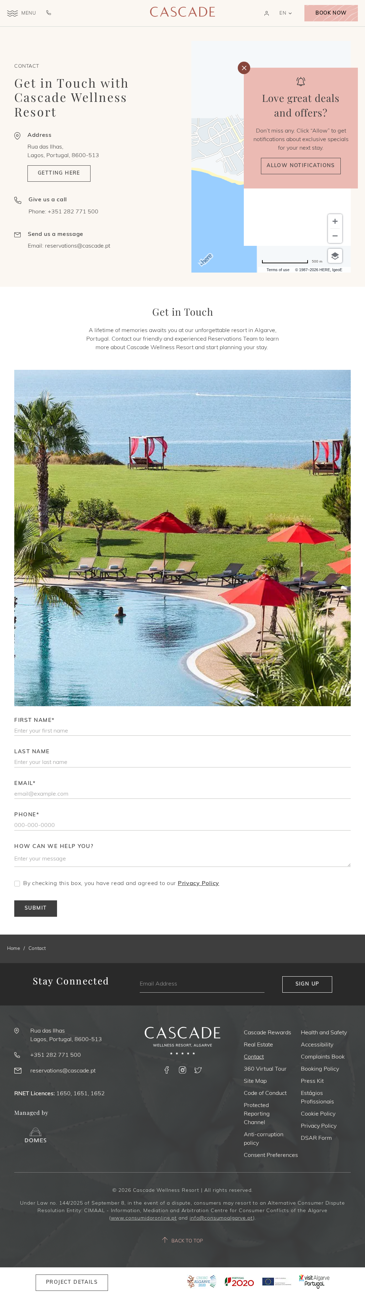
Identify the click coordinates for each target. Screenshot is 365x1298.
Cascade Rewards (267, 1033)
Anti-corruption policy (263, 1139)
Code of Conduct (265, 1093)
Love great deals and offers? (301, 105)
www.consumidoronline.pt (144, 1218)
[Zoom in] (335, 221)
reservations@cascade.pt (77, 246)
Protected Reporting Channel (257, 1114)
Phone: (63, 212)
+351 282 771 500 (73, 212)
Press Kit (312, 1081)
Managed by (31, 1112)
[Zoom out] (335, 236)
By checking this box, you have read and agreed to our (121, 883)
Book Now (330, 13)
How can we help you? (53, 846)
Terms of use (278, 270)
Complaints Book (323, 1057)
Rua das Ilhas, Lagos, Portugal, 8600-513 (63, 151)
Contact (26, 66)
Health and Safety (324, 1033)
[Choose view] (335, 256)
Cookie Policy (318, 1114)
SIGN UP (307, 984)
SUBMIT (36, 908)
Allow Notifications (301, 166)
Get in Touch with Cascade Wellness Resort (71, 97)
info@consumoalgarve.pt (221, 1218)
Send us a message (55, 234)
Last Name (32, 752)
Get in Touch (182, 311)
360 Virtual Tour (265, 1069)
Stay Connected (71, 981)
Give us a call (48, 200)
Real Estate (258, 1045)
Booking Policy (320, 1069)
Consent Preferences (271, 1155)
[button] (266, 13)
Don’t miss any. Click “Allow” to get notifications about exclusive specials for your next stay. (301, 139)
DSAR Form (316, 1138)
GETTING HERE (59, 173)
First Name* (34, 720)
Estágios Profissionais (317, 1098)
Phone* (26, 815)
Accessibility (317, 1045)
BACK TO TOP (187, 1241)
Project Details (72, 1282)
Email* (25, 783)
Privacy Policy (198, 883)
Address (39, 135)
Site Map (255, 1081)
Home (13, 948)
